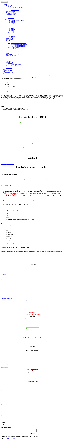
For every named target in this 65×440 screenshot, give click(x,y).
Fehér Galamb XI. (11, 28)
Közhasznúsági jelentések (11, 65)
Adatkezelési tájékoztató (10, 60)
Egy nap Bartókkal (9, 66)
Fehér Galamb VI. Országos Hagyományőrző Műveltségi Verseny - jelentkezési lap (32, 179)
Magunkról (5, 56)
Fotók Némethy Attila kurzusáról (14, 48)
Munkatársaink (9, 68)
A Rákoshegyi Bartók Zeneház (12, 61)
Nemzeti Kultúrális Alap (10, 11)
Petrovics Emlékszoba (7, 70)
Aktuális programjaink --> (11, 38)
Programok (5, 19)
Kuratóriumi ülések (9, 57)
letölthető (10, 298)
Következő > (5, 272)
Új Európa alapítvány (10, 12)
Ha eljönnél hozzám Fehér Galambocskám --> (15, 41)
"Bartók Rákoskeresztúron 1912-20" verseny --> (15, 40)
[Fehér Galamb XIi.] (32, 307)
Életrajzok (10, 15)
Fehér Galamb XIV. (12, 24)
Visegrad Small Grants (10, 14)
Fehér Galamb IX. (11, 30)
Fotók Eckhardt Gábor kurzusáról (15, 51)
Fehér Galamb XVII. (12, 21)
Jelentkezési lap (5, 298)
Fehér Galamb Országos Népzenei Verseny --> (15, 20)
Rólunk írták (10, 63)
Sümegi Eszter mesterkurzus (11, 55)
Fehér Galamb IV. (11, 35)
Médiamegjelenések (10, 62)
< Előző (4, 271)
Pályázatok (5, 4)
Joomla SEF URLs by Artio (3, 274)
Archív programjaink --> (10, 39)
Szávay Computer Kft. (10, 438)
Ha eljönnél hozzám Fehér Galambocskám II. (17, 46)
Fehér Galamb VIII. (12, 31)
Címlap (4, 69)
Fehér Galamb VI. (11, 33)
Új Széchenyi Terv (9, 5)
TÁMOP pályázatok (12, 6)
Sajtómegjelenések (12, 16)
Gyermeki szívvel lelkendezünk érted (13, 52)
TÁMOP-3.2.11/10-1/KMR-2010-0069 (18, 7)
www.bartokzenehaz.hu (5, 98)
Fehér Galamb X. (11, 29)
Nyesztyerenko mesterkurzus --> (12, 54)
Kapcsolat (5, 73)
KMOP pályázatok (12, 8)
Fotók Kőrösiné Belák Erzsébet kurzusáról (16, 49)
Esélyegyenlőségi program (13, 13)
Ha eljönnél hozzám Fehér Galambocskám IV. (17, 44)
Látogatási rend (9, 53)
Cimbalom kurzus (9, 37)
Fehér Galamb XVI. (12, 22)
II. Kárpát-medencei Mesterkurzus (12, 47)
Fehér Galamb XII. (12, 27)
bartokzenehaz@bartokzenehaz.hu (7, 164)
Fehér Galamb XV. (12, 23)
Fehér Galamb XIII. (12, 26)
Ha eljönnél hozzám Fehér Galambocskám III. (17, 45)
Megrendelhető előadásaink (8, 72)
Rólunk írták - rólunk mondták (12, 59)
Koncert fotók (11, 18)
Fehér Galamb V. (11, 36)
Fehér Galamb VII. (12, 32)
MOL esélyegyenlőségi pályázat (14, 64)
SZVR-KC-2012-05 (15, 10)
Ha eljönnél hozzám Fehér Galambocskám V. (17, 43)
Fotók (4, 71)
